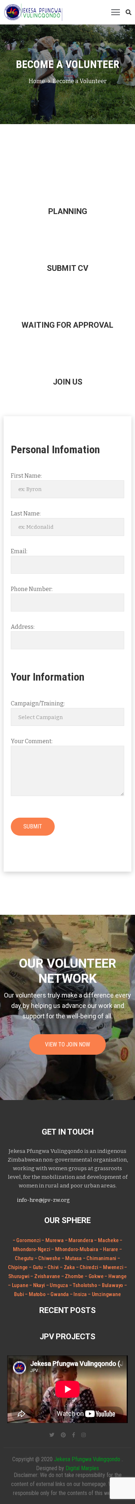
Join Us (67, 381)
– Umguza (57, 1285)
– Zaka (68, 1267)
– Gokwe (94, 1276)
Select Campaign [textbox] (40, 717)
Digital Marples (82, 1468)
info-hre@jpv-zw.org (43, 1200)
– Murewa (52, 1240)
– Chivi (52, 1267)
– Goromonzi (27, 1240)
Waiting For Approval (67, 325)
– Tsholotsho (83, 1285)
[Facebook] (73, 1434)
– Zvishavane (45, 1276)
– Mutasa (72, 1258)
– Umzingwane (104, 1294)
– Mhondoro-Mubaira (74, 1249)
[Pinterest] (63, 1434)
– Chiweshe (48, 1258)
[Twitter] (51, 1434)
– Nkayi (37, 1285)
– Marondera (79, 1240)
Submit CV (67, 268)
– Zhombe (73, 1276)
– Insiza (79, 1294)
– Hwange (115, 1276)
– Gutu (36, 1267)
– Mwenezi (111, 1267)
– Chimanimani (100, 1258)
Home (37, 81)
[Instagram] (83, 1434)
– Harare (108, 1249)
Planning (67, 211)
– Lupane (18, 1285)
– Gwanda (58, 1294)
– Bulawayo (111, 1285)
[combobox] (67, 717)
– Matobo (35, 1294)
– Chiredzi (87, 1267)
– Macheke (106, 1240)
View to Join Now (67, 1044)
